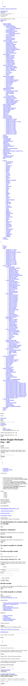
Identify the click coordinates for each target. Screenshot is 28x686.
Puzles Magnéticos (13, 314)
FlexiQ (7, 183)
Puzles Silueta (12, 310)
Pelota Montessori (10, 51)
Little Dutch (8, 203)
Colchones (5, 147)
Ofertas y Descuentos (7, 615)
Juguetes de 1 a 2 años (11, 120)
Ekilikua (8, 181)
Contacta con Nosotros (8, 620)
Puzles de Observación (13, 309)
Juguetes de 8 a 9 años (11, 128)
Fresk (7, 185)
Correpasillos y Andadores (11, 42)
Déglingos (8, 177)
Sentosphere (8, 224)
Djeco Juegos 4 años (7, 116)
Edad (4, 248)
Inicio (4, 6)
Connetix (8, 174)
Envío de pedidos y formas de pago (10, 607)
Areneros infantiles (10, 95)
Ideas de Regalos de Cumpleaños (10, 380)
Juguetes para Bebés (7, 40)
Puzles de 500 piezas (13, 296)
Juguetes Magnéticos (10, 26)
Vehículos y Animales (10, 50)
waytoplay (8, 231)
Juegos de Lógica (9, 87)
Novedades (5, 407)
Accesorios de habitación (8, 146)
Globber (8, 188)
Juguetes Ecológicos (10, 39)
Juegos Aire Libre (7, 89)
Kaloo (7, 196)
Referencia (3, 499)
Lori (7, 204)
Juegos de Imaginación (8, 65)
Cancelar (3, 580)
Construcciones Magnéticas (14, 28)
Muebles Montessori (7, 368)
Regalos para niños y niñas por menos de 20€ (15, 396)
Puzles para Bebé (12, 307)
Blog (4, 410)
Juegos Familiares (10, 77)
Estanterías (5, 142)
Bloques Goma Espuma (11, 340)
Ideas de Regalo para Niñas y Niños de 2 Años (16, 384)
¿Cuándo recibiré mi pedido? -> (7, 510)
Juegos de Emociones (10, 38)
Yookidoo (8, 235)
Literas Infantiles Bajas (8, 141)
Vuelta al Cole (6, 399)
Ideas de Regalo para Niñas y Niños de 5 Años (16, 387)
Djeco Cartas (9, 84)
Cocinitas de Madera (10, 62)
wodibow (8, 232)
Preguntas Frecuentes (7, 610)
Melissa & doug (9, 213)
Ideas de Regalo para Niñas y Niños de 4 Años (16, 386)
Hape (7, 191)
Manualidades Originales (8, 88)
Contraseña (3, 667)
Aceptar (2, 683)
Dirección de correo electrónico (7, 664)
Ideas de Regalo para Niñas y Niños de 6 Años (16, 389)
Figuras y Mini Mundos (11, 70)
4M (6, 164)
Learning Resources (10, 199)
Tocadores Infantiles (10, 57)
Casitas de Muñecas (10, 60)
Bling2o (7, 169)
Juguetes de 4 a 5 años (11, 124)
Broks (7, 171)
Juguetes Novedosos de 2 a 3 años (13, 121)
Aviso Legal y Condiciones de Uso (10, 604)
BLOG (15, 8)
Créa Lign (8, 175)
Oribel (7, 218)
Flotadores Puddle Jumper (11, 101)
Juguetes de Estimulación (11, 48)
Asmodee (8, 166)
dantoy (7, 176)
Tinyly (7, 75)
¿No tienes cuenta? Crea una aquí (8, 673)
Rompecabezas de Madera (11, 30)
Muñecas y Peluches (10, 55)
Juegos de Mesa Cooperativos (12, 79)
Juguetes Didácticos (7, 24)
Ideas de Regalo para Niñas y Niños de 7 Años (16, 390)
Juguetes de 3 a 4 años (11, 122)
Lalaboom (8, 197)
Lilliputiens (8, 202)
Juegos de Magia (9, 82)
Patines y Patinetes (10, 93)
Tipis (7, 94)
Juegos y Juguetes (7, 265)
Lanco (7, 198)
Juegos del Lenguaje (10, 35)
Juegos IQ (8, 86)
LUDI (7, 208)
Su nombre (3, 571)
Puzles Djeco (11, 312)
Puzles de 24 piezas (13, 305)
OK (1, 526)
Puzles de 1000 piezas (13, 294)
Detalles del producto (7, 469)
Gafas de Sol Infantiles (11, 103)
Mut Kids (8, 215)
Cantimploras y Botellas (8, 155)
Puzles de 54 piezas (13, 303)
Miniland (8, 214)
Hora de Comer (9, 403)
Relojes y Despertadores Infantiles (13, 406)
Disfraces (8, 73)
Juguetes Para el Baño (10, 46)
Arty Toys (8, 71)
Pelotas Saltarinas (9, 43)
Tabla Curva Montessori (11, 53)
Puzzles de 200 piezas (13, 298)
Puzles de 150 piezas (13, 299)
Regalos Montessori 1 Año (11, 397)
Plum (7, 220)
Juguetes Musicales (10, 29)
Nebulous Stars (9, 216)
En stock (2, 500)
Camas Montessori (7, 138)
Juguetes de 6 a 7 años (11, 126)
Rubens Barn (9, 221)
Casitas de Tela (9, 59)
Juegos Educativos (10, 78)
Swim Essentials (9, 229)
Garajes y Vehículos (10, 68)
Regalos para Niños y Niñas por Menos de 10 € (16, 395)
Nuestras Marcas (9, 161)
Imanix (7, 192)
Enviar (7, 580)
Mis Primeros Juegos (10, 45)
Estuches (5, 154)
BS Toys (8, 172)
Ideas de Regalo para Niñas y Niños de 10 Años (16, 394)
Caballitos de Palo (10, 61)
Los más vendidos (7, 618)
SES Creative (9, 225)
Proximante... (9, 163)
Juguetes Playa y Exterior (11, 98)
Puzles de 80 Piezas (13, 302)
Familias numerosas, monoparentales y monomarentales (15, 602)
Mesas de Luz (9, 37)
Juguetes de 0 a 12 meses (11, 119)
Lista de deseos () (4, 11)
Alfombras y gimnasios (11, 44)
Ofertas (4, 408)
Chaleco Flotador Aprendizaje (12, 100)
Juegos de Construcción (11, 27)
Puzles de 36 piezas (13, 304)
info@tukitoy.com (4, 631)
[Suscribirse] (13, 648)
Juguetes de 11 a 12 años (11, 132)
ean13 (2, 502)
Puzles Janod (11, 313)
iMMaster (8, 193)
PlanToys (8, 219)
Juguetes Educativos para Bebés (13, 49)
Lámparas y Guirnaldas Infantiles (10, 148)
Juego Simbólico (6, 54)
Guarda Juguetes (6, 144)
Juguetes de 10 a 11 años (11, 131)
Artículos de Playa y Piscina (9, 97)
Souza (7, 227)
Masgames (8, 212)
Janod (7, 194)
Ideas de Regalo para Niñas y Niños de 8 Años (16, 391)
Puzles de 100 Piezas (13, 301)
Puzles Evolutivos (12, 308)
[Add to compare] (1, 459)
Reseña (2, 572)
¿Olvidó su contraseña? (6, 670)
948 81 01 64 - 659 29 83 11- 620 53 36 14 (10, 629)
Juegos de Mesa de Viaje (11, 81)
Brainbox (8, 170)
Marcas (4, 247)
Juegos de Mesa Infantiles (8, 76)
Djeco (7, 178)
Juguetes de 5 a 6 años (11, 125)
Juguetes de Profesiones (11, 66)
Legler (7, 200)
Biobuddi (8, 167)
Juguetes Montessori (10, 32)
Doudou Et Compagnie (11, 180)
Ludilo (7, 209)
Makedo (8, 210)
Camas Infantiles (6, 139)
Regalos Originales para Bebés (12, 381)
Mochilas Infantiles (7, 153)
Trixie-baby (8, 230)
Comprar (2, 456)
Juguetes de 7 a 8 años (11, 127)
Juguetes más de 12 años (11, 133)
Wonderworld (9, 234)
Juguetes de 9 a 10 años (11, 130)
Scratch (7, 223)
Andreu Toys (9, 165)
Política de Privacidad (8, 606)
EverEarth (8, 182)
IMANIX (3, 8)
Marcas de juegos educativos (9, 619)
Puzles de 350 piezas (13, 297)
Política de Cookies (7, 609)
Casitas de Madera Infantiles (12, 90)
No (1, 533)
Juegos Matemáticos (10, 34)
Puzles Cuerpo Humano (14, 315)
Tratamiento (3, 569)
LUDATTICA (9, 207)
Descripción (5, 468)
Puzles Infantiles (9, 293)
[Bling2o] (8, 236)
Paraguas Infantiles (7, 157)
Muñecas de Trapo (10, 56)
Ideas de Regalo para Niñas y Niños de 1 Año (13, 150)
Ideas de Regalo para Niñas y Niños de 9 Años (16, 392)
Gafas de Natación (10, 99)
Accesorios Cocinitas (10, 64)
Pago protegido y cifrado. (6, 515)
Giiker (7, 187)
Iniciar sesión (3, 418)
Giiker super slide (9, 8)
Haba (7, 189)
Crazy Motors (9, 72)
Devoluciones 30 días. (5, 513)
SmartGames (8, 226)
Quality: (5, 566)
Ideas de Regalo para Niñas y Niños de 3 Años (16, 385)
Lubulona (8, 205)
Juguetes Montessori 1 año (14, 33)
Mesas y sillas (6, 143)
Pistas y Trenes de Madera (11, 67)
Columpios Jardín (10, 92)
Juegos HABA (9, 83)
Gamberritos (8, 186)
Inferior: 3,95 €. (15, 508)
